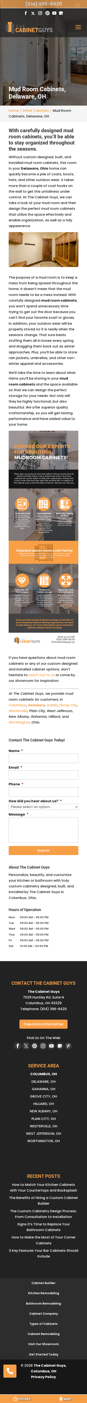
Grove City (68, 705)
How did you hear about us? (35, 801)
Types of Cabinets (43, 1324)
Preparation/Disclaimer (44, 1024)
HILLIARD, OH (43, 1103)
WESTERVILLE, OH (43, 1126)
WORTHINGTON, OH (43, 1141)
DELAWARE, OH (43, 1081)
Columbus (17, 705)
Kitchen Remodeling (43, 1293)
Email (15, 768)
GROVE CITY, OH (43, 1096)
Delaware (36, 705)
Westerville (18, 710)
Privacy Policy (43, 1376)
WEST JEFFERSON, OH (43, 1133)
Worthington (19, 722)
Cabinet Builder (43, 1283)
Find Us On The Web (43, 1037)
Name (16, 751)
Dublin (52, 705)
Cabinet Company (43, 1314)
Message (19, 814)
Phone (16, 784)
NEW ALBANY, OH (43, 1111)
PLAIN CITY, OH (43, 1118)
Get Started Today (43, 1354)
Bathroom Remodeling (43, 1303)
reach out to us (42, 675)
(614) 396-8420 (43, 4)
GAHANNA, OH (43, 1089)
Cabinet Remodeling (44, 1334)
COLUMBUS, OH (43, 1074)
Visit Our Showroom (43, 1344)
